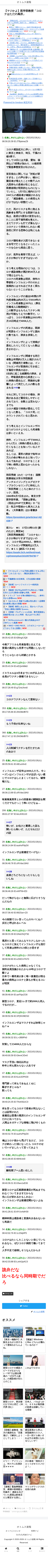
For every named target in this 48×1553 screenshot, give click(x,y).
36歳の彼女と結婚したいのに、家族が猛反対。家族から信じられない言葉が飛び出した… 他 (25, 68)
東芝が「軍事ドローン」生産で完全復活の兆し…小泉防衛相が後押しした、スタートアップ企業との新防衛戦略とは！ (25, 29)
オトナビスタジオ (13, 1531)
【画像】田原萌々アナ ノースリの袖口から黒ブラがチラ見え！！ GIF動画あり (25, 39)
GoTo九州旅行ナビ (24, 1535)
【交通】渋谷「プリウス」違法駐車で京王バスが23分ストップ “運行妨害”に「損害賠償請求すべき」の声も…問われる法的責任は (25, 45)
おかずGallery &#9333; (17, 65)
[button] (43, 742)
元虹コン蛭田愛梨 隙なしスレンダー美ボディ (25, 34)
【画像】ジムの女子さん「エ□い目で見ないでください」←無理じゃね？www (25, 57)
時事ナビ (35, 1531)
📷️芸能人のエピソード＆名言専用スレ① (23, 74)
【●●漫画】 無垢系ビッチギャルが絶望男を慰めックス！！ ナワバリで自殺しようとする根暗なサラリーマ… (25, 96)
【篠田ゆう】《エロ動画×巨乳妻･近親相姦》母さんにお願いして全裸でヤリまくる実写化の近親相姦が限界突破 (25, 51)
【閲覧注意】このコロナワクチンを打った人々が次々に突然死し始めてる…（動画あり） (25, 22)
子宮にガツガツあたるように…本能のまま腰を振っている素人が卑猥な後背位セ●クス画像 (25, 84)
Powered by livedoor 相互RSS (17, 102)
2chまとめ (9, 1294)
